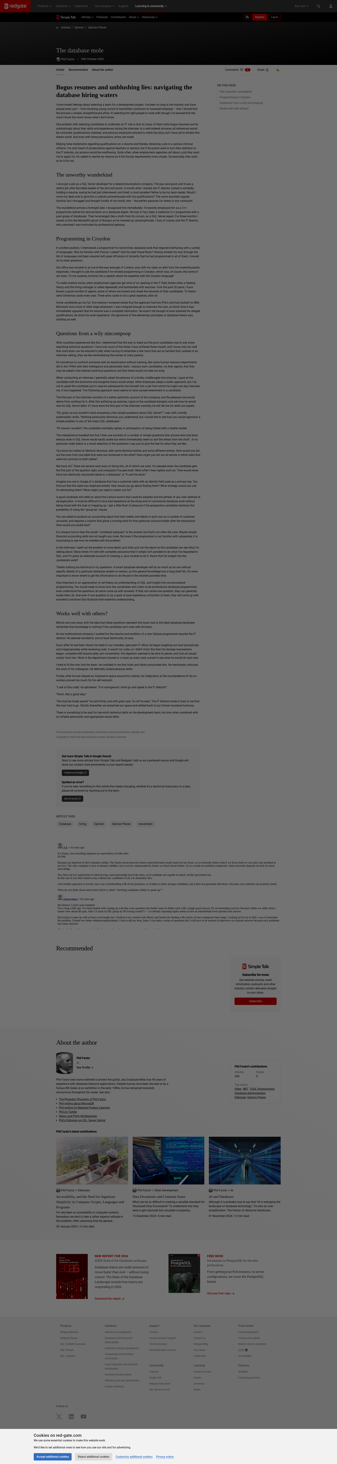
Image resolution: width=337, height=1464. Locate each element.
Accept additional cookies (53, 1456)
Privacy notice (165, 1456)
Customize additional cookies (134, 1456)
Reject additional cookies (93, 1456)
